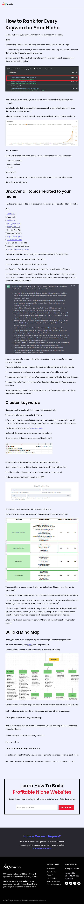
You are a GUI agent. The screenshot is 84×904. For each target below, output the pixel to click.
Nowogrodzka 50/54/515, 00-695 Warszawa (72, 876)
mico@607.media (72, 869)
